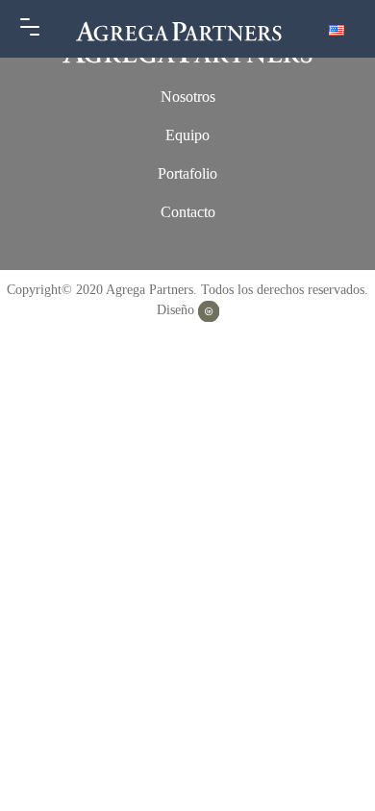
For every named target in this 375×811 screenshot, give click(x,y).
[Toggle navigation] (29, 29)
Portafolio (187, 173)
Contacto (188, 212)
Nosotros (188, 96)
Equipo (187, 135)
